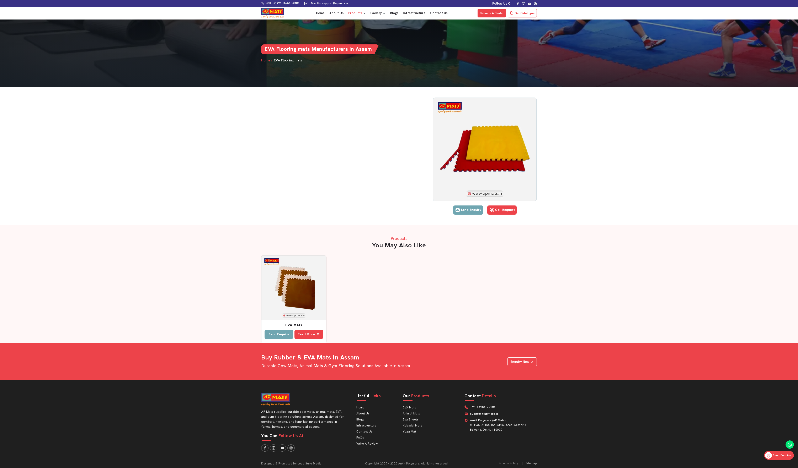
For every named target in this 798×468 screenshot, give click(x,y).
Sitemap (531, 463)
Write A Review (367, 443)
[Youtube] (529, 3)
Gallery (376, 13)
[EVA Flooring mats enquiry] (485, 149)
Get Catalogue (524, 13)
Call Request (504, 209)
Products (355, 13)
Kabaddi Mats (412, 425)
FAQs (360, 437)
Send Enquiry (470, 209)
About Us (336, 13)
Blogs (394, 13)
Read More (306, 334)
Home (320, 13)
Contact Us (439, 13)
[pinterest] (535, 3)
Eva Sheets (411, 419)
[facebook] (517, 3)
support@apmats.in (335, 3)
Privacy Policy (508, 463)
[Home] (272, 13)
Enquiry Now (519, 362)
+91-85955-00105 (288, 3)
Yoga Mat (409, 431)
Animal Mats (411, 413)
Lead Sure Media (310, 463)
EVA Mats (293, 325)
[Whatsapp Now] (790, 444)
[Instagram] (523, 3)
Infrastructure (414, 13)
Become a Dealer (492, 13)
